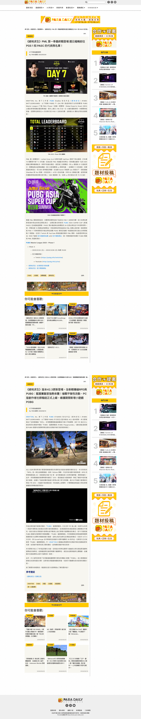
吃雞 (44, 583)
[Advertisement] (70, 27)
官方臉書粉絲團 (42, 236)
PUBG (52, 101)
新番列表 (59, 8)
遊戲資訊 (39, 8)
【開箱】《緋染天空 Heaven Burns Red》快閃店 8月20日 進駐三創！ (107, 121)
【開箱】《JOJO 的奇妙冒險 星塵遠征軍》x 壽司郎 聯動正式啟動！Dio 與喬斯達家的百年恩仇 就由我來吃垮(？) (107, 103)
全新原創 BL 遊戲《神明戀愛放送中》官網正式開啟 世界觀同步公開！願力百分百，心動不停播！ (107, 138)
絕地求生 (76, 101)
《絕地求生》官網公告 (34, 576)
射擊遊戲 (43, 275)
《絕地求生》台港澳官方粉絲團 (38, 266)
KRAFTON (30, 417)
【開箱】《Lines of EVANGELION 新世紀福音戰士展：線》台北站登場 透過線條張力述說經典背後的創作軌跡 (107, 86)
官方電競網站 (57, 236)
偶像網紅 (80, 8)
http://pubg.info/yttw (51, 261)
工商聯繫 (88, 710)
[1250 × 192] (56, 290)
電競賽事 (40, 29)
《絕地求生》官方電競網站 (37, 268)
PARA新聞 (34, 54)
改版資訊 (57, 583)
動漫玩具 (69, 8)
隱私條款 (62, 710)
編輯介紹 (70, 710)
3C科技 (49, 8)
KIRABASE (92, 8)
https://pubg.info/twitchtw (52, 257)
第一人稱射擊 (32, 587)
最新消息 (29, 8)
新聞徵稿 (79, 710)
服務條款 (53, 710)
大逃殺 (36, 275)
